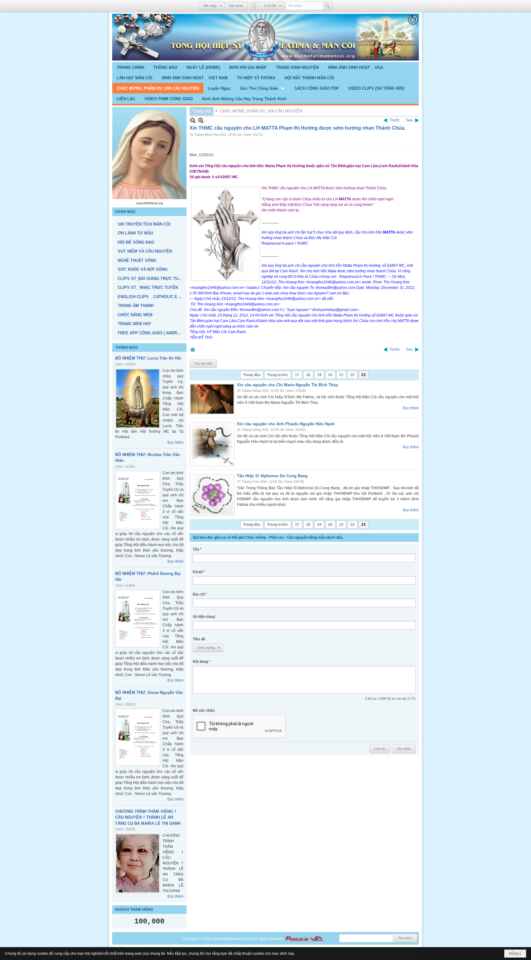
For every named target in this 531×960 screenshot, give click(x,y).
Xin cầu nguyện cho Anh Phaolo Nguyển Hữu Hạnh (286, 424)
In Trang (193, 349)
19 (319, 375)
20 (330, 375)
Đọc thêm (175, 442)
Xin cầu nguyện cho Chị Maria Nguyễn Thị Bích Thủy (287, 385)
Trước (395, 120)
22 (352, 375)
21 (341, 375)
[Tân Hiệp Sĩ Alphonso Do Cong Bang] (212, 495)
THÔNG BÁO (126, 347)
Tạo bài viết (203, 363)
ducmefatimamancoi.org (232, 939)
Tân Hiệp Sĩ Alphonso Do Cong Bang (272, 476)
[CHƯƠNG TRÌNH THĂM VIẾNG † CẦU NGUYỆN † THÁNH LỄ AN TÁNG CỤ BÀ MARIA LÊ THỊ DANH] (137, 863)
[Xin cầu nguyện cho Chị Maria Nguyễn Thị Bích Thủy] (212, 399)
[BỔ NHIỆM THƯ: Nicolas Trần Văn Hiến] (137, 500)
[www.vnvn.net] (304, 939)
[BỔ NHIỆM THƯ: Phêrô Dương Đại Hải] (137, 619)
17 (297, 375)
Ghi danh (236, 5)
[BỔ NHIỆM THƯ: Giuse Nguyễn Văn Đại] (137, 737)
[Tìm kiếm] (328, 6)
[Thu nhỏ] (193, 120)
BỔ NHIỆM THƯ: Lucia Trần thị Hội (148, 358)
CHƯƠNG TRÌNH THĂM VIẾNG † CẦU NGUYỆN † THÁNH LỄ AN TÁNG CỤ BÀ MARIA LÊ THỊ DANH (147, 817)
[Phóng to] (201, 120)
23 (363, 375)
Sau (409, 120)
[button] (262, 88)
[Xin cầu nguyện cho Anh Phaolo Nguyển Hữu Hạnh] (212, 444)
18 (308, 375)
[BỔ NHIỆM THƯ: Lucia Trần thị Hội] (137, 398)
